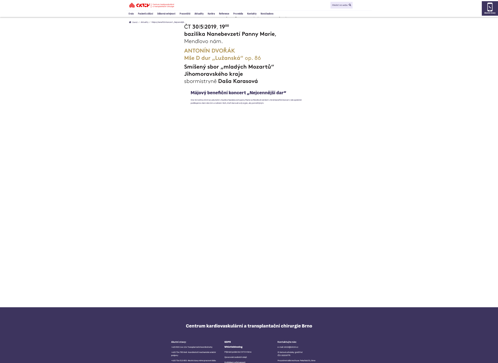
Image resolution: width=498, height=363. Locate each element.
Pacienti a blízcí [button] (145, 13)
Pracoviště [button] (185, 13)
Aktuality (199, 13)
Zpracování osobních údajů (235, 357)
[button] (341, 5)
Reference (224, 13)
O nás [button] (131, 13)
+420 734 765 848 (179, 352)
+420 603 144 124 (179, 347)
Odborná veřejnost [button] (166, 13)
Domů (135, 22)
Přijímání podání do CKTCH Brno (237, 352)
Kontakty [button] (252, 13)
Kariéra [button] (211, 13)
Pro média (238, 13)
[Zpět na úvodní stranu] (151, 5)
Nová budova (267, 13)
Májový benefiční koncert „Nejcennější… (168, 22)
